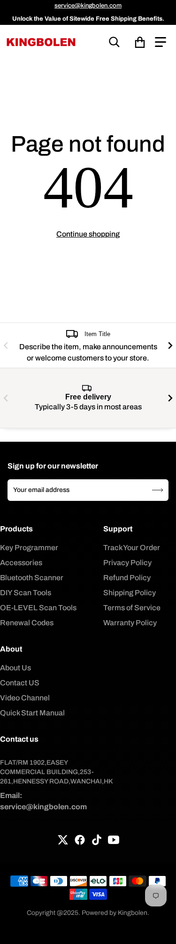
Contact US (19, 683)
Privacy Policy (127, 563)
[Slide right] (170, 345)
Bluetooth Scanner (31, 578)
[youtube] (113, 839)
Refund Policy (127, 578)
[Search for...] (114, 42)
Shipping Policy (129, 593)
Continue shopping (88, 234)
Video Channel (25, 698)
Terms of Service (132, 608)
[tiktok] (96, 839)
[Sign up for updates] (158, 490)
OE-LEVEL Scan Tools (38, 608)
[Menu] (160, 42)
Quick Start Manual (32, 713)
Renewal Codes (27, 623)
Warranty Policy (130, 623)
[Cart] (140, 42)
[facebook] (79, 839)
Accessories (21, 563)
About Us (15, 668)
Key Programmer (29, 548)
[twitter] (62, 839)
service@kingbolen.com (88, 5)
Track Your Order (131, 548)
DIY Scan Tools (25, 593)
